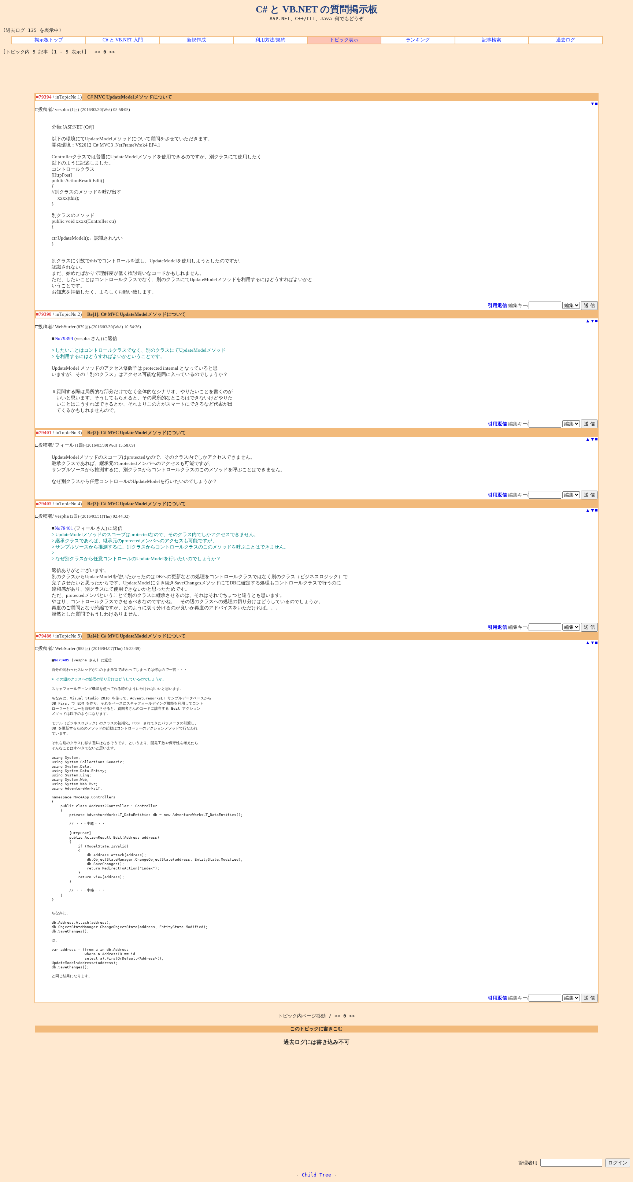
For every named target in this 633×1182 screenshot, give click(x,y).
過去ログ (565, 40)
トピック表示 (344, 40)
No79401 (64, 528)
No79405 (61, 660)
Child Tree (316, 1175)
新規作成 (196, 40)
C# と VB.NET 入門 (123, 40)
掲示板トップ (48, 40)
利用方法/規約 (270, 40)
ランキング (418, 40)
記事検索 (491, 40)
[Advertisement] (316, 76)
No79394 (64, 338)
